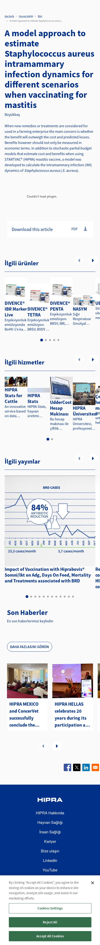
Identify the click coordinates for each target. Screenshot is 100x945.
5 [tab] (58, 340)
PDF (74, 229)
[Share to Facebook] (67, 767)
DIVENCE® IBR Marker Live (16, 309)
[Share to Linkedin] (86, 767)
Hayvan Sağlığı (26, 16)
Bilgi (40, 16)
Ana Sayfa (9, 16)
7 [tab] (52, 597)
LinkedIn (50, 860)
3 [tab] (50, 340)
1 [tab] (41, 340)
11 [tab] (69, 597)
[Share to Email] (95, 767)
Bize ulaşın (50, 851)
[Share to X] (76, 767)
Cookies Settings (50, 908)
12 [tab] (73, 597)
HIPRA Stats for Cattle (13, 395)
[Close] (92, 883)
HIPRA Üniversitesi (85, 411)
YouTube (50, 870)
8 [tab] (56, 597)
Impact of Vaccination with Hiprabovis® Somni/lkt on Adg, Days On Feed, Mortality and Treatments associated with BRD (48, 575)
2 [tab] (46, 340)
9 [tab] (60, 597)
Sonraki (93, 260)
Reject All (50, 922)
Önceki (79, 260)
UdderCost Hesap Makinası (61, 408)
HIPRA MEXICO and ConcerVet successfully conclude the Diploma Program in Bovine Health (24, 714)
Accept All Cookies (50, 936)
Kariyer (50, 841)
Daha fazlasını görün (29, 646)
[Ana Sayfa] (50, 800)
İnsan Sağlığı (50, 832)
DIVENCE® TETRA (37, 312)
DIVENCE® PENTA (60, 306)
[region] (50, 910)
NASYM (80, 309)
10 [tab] (65, 597)
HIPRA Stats (33, 398)
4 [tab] (54, 340)
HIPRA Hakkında (50, 812)
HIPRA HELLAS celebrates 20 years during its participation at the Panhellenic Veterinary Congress (71, 714)
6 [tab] (48, 597)
